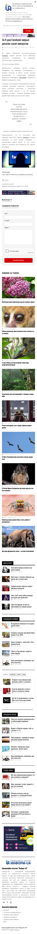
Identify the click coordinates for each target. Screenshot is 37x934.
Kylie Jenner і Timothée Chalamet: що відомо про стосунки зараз (22, 578)
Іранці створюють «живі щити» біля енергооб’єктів (22, 643)
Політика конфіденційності (12, 912)
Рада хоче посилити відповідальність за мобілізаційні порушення (23, 720)
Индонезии (22, 77)
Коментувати (18, 260)
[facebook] (7, 902)
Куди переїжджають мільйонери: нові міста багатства (22, 662)
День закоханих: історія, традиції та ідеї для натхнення (22, 785)
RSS (4, 922)
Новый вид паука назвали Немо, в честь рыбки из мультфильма (16, 521)
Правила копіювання (10, 917)
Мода (23, 674)
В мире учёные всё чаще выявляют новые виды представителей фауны (15, 364)
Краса (19, 674)
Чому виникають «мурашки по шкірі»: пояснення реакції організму (23, 739)
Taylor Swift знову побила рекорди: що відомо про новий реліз (22, 597)
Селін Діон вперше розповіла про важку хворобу (21, 569)
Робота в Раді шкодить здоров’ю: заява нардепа (21, 652)
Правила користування (11, 915)
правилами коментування (13, 17)
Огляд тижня (8, 770)
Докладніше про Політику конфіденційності (17, 25)
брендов (25, 137)
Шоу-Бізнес (7, 563)
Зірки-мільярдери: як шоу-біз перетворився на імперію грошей (21, 606)
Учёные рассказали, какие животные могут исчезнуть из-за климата (18, 332)
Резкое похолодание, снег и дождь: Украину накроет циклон (17, 426)
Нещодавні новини (10, 619)
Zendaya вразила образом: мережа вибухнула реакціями (21, 587)
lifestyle (5, 674)
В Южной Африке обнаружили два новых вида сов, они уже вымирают (17, 489)
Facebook (5, 55)
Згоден (28, 31)
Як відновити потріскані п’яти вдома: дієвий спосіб (22, 625)
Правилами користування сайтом (16, 12)
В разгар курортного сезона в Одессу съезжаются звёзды (21, 690)
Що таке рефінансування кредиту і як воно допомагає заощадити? (23, 776)
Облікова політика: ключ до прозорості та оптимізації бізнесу (21, 794)
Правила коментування (11, 919)
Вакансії (6, 910)
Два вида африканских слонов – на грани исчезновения (18, 551)
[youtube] (11, 902)
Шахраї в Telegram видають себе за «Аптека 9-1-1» (22, 729)
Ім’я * (6, 213)
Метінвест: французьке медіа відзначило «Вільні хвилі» (20, 748)
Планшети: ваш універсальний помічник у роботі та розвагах (21, 681)
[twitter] (4, 902)
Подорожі (12, 674)
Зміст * (7, 227)
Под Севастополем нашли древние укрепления (17, 174)
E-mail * (7, 220)
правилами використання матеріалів (17, 14)
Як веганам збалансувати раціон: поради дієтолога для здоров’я (21, 804)
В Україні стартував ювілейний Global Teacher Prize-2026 (23, 634)
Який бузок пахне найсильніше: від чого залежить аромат (18, 302)
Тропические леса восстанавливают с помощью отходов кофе (17, 395)
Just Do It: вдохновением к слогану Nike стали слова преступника (23, 699)
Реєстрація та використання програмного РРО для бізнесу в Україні (21, 814)
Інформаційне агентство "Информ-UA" (14, 927)
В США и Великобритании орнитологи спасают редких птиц (17, 458)
